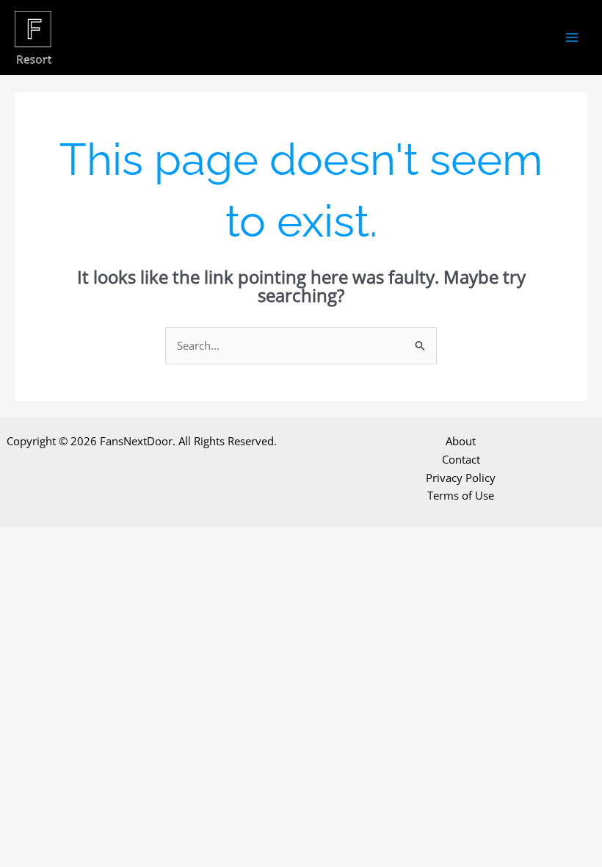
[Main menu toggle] (572, 38)
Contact (461, 459)
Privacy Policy (461, 477)
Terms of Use (460, 495)
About (461, 441)
